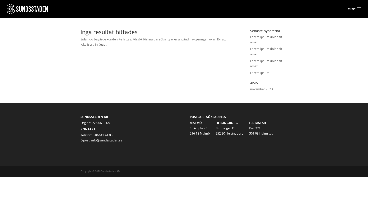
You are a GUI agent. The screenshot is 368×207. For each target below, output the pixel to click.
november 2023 (261, 89)
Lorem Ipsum (259, 73)
